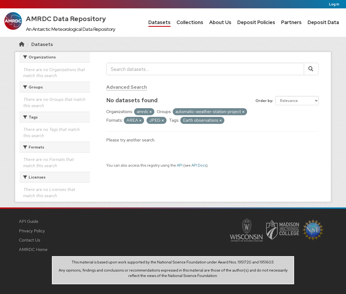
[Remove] (150, 112)
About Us (220, 22)
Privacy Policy (32, 231)
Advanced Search (126, 87)
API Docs (198, 165)
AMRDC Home (33, 249)
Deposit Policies (256, 22)
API (179, 165)
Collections (190, 22)
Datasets (159, 22)
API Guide (28, 221)
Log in (334, 4)
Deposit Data (323, 22)
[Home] (21, 44)
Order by (263, 100)
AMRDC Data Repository (66, 19)
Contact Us (29, 240)
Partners (291, 22)
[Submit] (311, 69)
